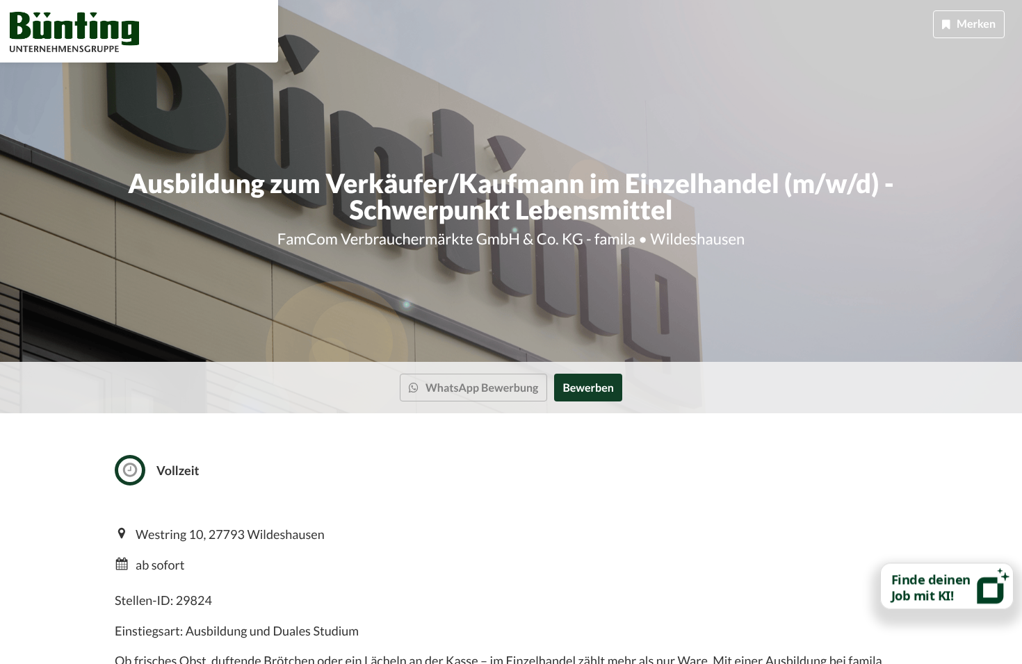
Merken (976, 24)
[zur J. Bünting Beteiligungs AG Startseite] (74, 31)
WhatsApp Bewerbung (481, 388)
